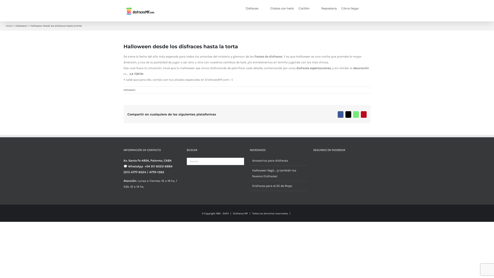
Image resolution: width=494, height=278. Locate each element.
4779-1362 (156, 172)
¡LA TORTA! (136, 74)
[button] (365, 8)
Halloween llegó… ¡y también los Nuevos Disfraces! (274, 173)
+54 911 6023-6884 (159, 166)
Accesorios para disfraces (270, 160)
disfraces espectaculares (313, 68)
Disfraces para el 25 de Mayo (272, 186)
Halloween (129, 89)
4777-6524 (138, 172)
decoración (361, 68)
